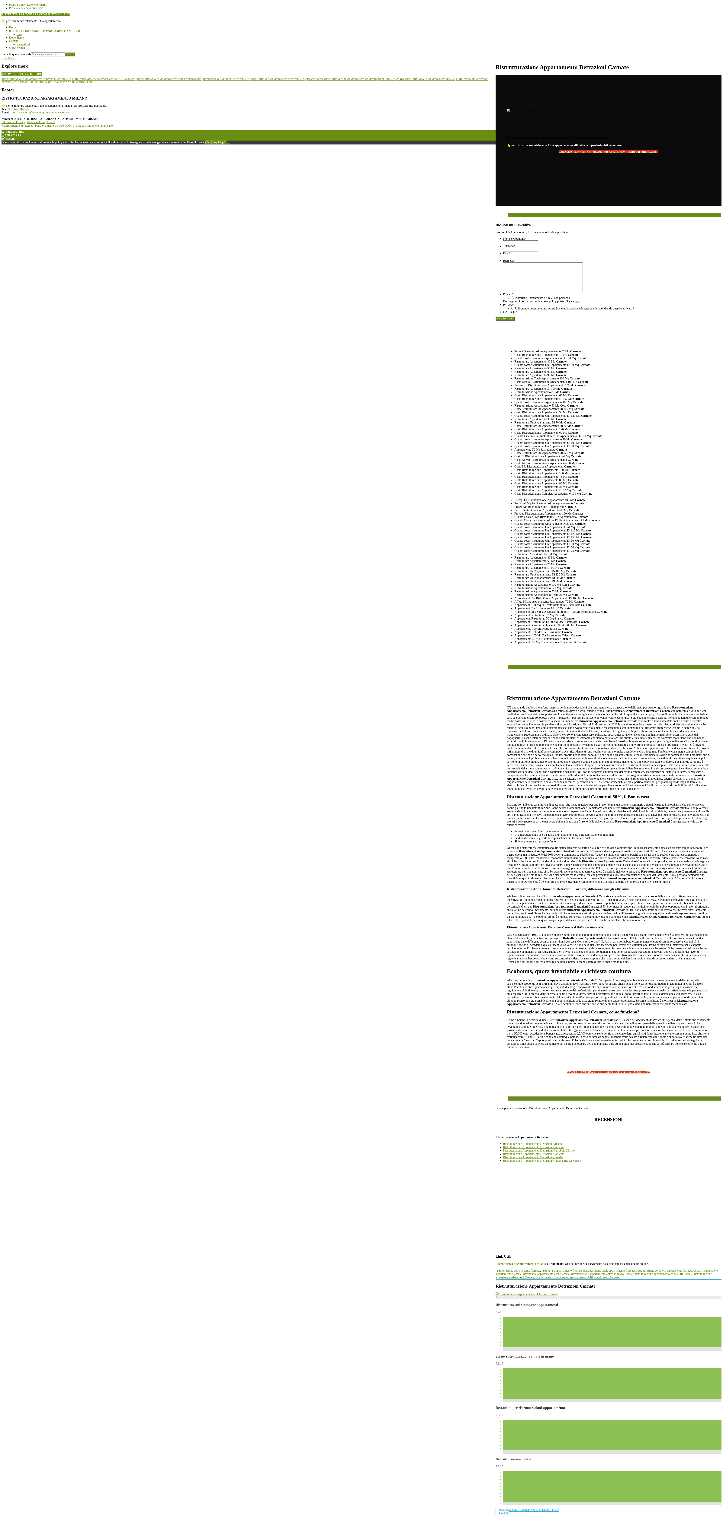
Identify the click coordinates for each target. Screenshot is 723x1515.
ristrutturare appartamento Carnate (561, 1270)
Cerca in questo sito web (16, 54)
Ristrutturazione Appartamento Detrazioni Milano (532, 1143)
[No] (228, 143)
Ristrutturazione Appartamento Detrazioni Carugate (533, 1153)
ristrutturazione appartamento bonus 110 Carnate (664, 1274)
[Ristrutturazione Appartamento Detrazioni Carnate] (527, 1294)
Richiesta (509, 260)
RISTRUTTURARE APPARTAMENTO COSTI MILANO (277, 79)
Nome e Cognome (514, 238)
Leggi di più (219, 142)
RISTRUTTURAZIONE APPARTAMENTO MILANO (36, 14)
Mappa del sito (36, 122)
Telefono (509, 246)
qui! (577, 301)
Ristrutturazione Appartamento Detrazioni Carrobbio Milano (539, 1150)
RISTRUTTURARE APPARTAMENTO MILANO (226, 79)
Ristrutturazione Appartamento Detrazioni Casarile (533, 1157)
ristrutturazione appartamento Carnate (518, 1270)
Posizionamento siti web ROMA (54, 125)
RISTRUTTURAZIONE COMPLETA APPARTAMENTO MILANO (62, 82)
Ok (208, 142)
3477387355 (21, 109)
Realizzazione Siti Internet (17, 125)
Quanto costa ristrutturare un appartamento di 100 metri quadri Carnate (577, 1277)
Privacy (508, 294)
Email (507, 253)
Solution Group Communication (95, 125)
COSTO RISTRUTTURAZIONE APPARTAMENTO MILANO (425, 79)
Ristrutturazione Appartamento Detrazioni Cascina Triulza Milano (542, 1160)
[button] (17, 47)
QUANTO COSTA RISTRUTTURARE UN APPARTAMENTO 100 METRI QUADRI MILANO (350, 79)
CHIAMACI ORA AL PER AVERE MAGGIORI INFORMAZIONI (608, 151)
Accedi (51, 122)
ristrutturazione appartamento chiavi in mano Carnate (602, 1274)
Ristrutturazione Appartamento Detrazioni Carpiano (533, 1147)
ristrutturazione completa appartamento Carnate (664, 1270)
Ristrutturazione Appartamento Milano (521, 1263)
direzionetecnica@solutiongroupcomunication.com (41, 112)
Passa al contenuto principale (26, 8)
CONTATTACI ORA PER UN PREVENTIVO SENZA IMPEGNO (608, 1072)
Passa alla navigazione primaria (27, 4)
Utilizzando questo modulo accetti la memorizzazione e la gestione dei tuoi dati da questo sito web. (574, 308)
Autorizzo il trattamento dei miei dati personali (542, 298)
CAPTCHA (510, 311)
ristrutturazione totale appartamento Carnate (609, 1270)
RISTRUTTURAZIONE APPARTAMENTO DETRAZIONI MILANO (169, 79)
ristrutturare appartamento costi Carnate (546, 1274)
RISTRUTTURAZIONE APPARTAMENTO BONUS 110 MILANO (103, 79)
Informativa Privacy (13, 122)
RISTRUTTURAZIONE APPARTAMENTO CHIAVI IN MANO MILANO (36, 79)
